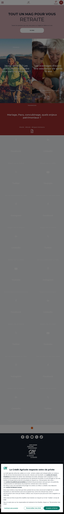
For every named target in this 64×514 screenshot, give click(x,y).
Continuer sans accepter (11, 508)
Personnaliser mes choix (33, 508)
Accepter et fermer (52, 508)
